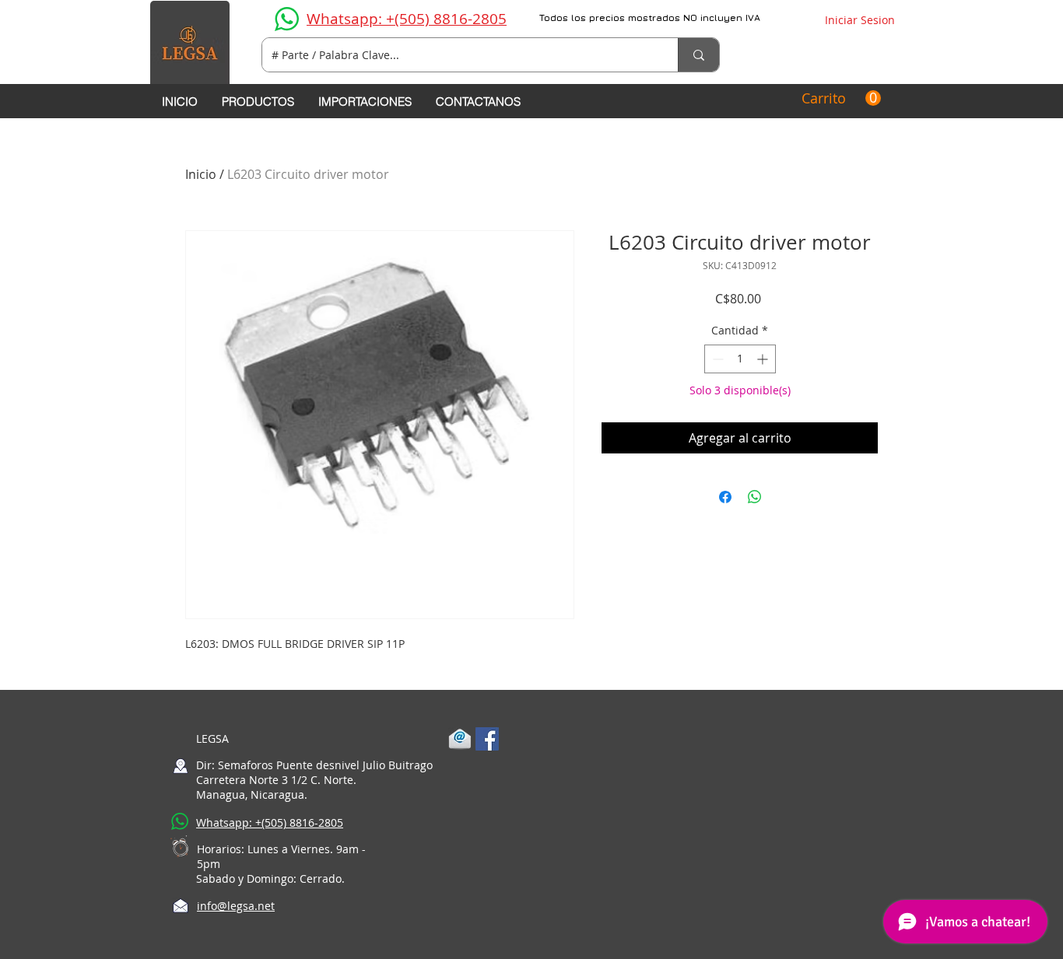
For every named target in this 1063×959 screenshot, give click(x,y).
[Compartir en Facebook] (725, 497)
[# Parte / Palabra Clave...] (698, 55)
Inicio (200, 174)
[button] (841, 98)
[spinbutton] (740, 359)
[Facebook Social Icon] (487, 739)
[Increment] (764, 359)
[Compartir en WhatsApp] (755, 497)
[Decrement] (716, 359)
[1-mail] (460, 739)
